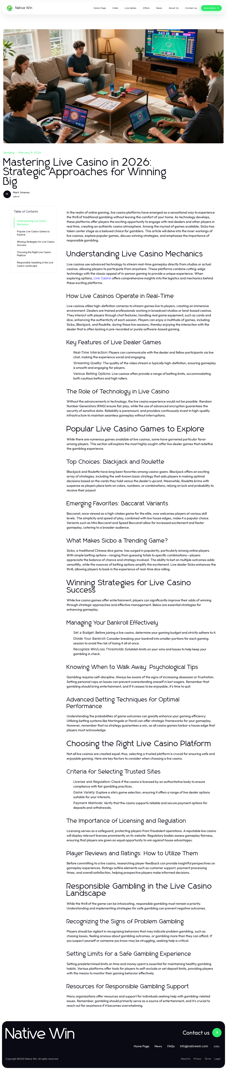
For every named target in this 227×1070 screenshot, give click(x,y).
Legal (217, 1058)
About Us (185, 1058)
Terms (208, 1058)
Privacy (197, 1058)
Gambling (9, 152)
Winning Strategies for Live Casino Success (36, 243)
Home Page (141, 1046)
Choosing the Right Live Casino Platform (34, 254)
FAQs (171, 1046)
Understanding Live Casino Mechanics (31, 223)
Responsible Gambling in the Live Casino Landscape (35, 264)
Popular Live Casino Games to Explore (33, 233)
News (158, 1046)
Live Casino (102, 278)
